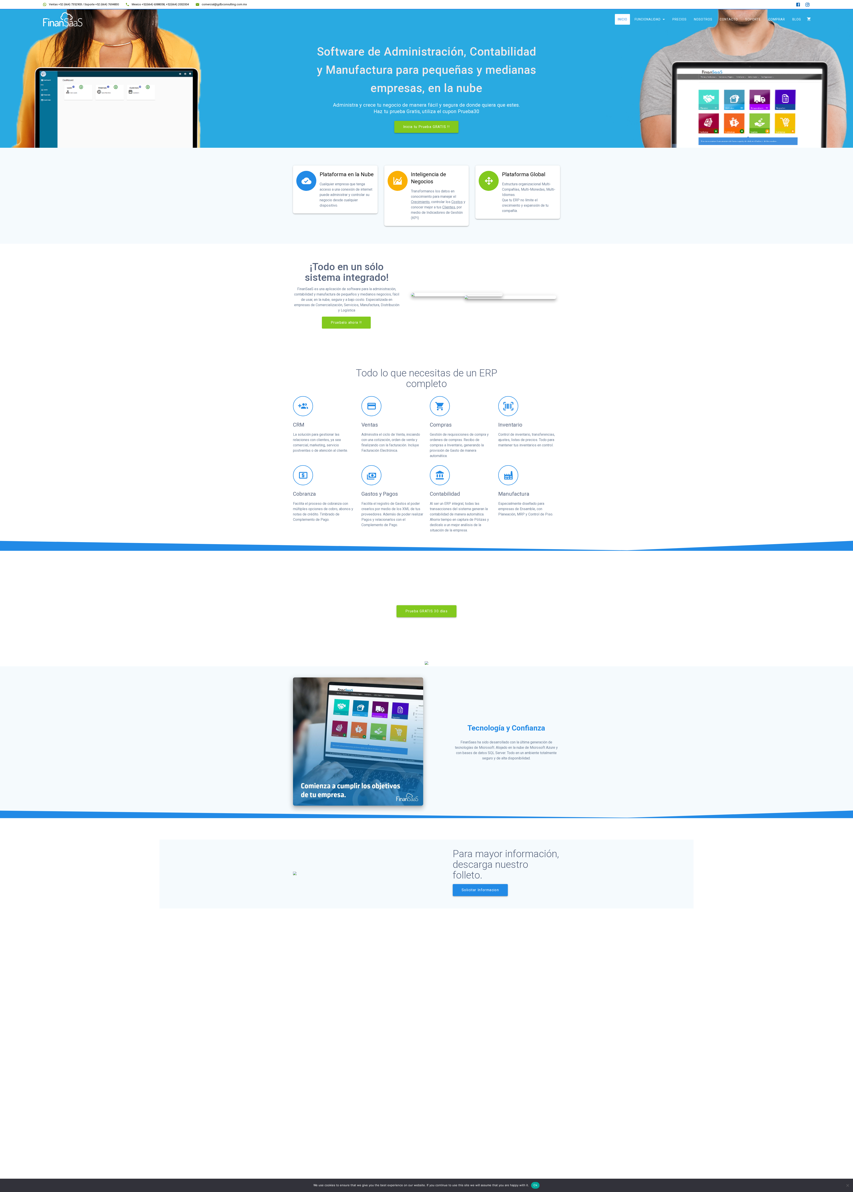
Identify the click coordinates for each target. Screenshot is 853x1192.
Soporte (753, 19)
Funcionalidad (647, 19)
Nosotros (703, 19)
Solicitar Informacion (480, 890)
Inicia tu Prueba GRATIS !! (426, 127)
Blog (796, 19)
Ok (535, 1185)
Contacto (729, 19)
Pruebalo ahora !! (346, 323)
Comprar (776, 19)
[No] (847, 1185)
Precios (679, 19)
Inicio (622, 19)
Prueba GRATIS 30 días (426, 611)
